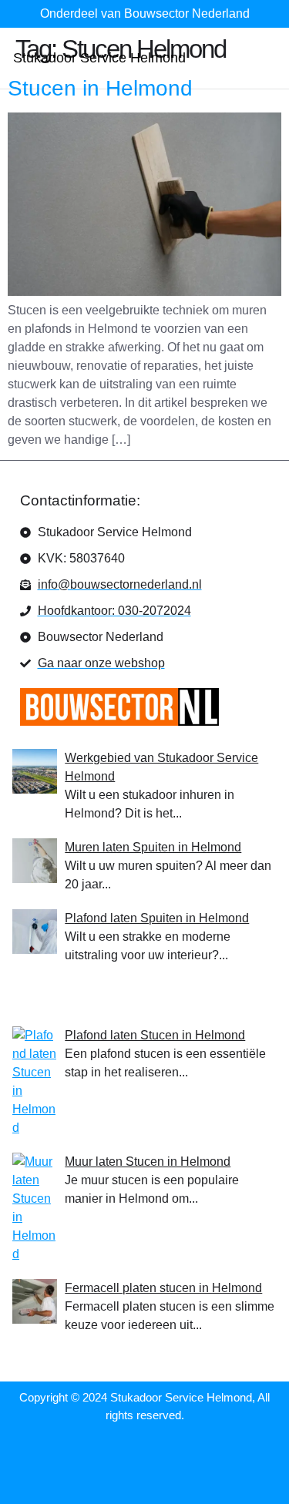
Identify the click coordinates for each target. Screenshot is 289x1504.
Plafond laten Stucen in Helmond (155, 1035)
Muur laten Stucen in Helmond (147, 1161)
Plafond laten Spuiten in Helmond (157, 918)
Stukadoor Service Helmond (99, 57)
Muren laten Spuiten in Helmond (153, 847)
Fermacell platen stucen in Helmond (163, 1287)
